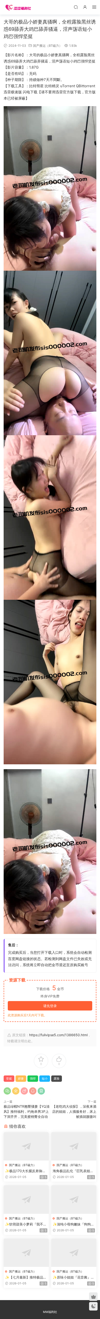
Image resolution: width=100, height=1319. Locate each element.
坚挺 (9, 1078)
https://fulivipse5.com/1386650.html (58, 1035)
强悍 (33, 1078)
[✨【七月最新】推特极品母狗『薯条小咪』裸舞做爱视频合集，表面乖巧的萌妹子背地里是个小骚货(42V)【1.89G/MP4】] (26, 1253)
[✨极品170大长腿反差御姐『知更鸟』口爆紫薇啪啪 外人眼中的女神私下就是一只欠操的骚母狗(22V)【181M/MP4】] (26, 1146)
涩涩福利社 (18, 7)
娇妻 (21, 1078)
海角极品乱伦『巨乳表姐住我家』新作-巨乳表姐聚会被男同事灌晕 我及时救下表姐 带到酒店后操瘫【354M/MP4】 (74, 1171)
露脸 (56, 1078)
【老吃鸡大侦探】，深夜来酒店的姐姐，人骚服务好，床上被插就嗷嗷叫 (74, 1111)
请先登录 (50, 1006)
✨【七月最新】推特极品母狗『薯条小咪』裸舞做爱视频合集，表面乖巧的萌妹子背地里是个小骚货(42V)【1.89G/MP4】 (26, 1277)
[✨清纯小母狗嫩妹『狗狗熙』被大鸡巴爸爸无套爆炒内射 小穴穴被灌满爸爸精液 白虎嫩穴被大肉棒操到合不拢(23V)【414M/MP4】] (73, 1199)
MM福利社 (50, 1312)
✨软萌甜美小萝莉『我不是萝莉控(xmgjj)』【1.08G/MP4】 (26, 1224)
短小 (45, 1078)
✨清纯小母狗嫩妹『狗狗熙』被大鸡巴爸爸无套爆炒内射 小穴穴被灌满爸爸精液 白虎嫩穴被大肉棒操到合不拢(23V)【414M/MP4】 (73, 1224)
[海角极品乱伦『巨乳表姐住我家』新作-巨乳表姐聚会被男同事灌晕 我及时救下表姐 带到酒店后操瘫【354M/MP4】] (73, 1146)
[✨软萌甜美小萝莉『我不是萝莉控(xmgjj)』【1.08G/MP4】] (26, 1199)
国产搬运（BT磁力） (47, 45)
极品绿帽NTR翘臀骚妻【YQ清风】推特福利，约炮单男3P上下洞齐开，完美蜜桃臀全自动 (27, 1111)
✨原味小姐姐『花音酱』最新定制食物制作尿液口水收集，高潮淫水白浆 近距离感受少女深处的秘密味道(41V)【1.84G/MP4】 (73, 1277)
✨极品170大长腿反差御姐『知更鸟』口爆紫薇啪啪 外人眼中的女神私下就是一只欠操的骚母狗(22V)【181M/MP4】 (26, 1171)
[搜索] (76, 7)
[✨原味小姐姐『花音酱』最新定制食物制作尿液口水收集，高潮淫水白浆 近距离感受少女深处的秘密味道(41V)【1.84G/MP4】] (73, 1253)
